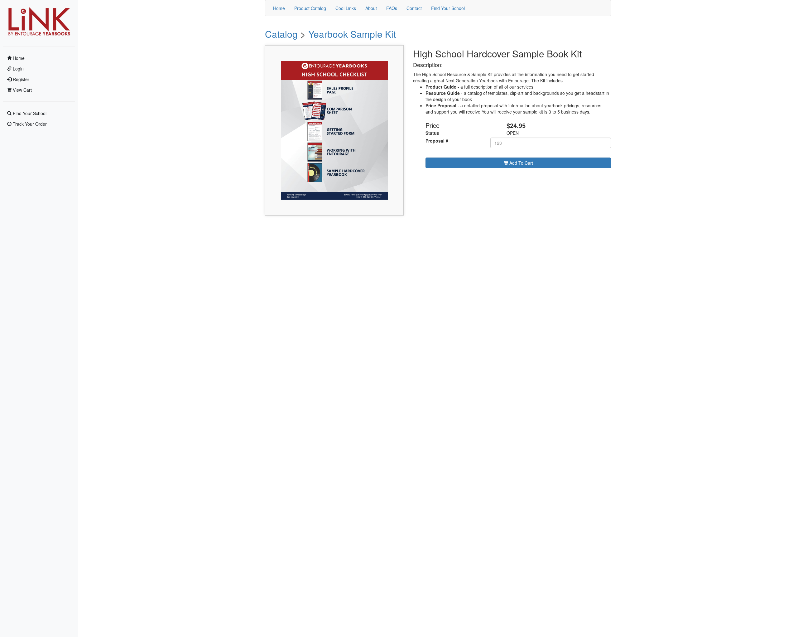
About (371, 8)
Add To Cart (520, 163)
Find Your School (29, 113)
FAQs (391, 8)
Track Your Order (29, 124)
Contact (414, 8)
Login (18, 69)
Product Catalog (310, 8)
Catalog (281, 34)
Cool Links (345, 8)
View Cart (22, 90)
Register (20, 79)
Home (18, 58)
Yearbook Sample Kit (352, 34)
